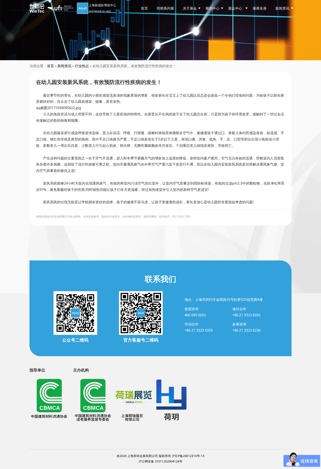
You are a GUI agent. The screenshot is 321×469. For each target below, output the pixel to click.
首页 (144, 8)
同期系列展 (165, 8)
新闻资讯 (282, 8)
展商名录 (260, 8)
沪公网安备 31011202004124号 (160, 461)
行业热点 (82, 65)
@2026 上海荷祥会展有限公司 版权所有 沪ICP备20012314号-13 (160, 456)
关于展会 (190, 8)
